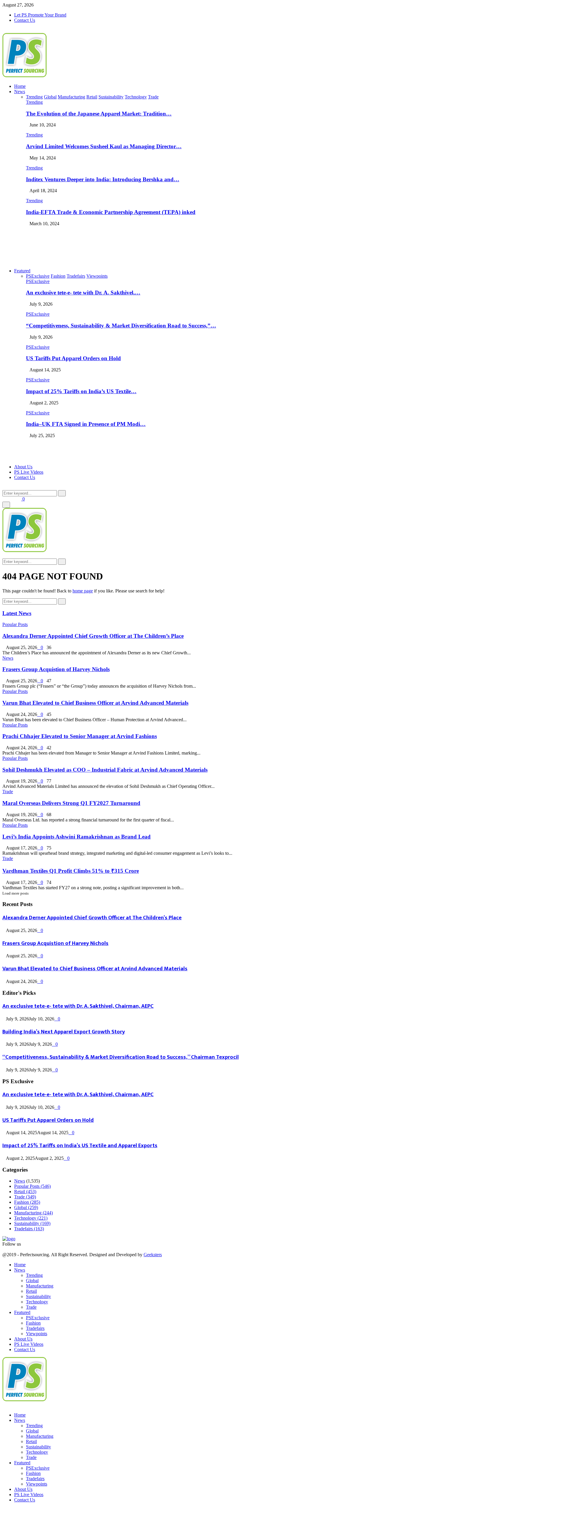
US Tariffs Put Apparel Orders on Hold (73, 358)
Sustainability (32, 1223)
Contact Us (24, 20)
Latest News (16, 613)
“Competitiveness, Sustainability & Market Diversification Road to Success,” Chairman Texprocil (120, 1057)
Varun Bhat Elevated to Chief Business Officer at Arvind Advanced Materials (95, 703)
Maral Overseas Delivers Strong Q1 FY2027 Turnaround (71, 803)
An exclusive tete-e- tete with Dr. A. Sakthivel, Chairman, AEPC (78, 1006)
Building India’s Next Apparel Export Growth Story (63, 1031)
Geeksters (153, 1254)
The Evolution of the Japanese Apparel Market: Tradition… (99, 114)
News (19, 91)
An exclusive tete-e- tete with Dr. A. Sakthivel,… (83, 292)
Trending (34, 102)
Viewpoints (36, 1333)
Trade (7, 791)
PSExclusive (38, 281)
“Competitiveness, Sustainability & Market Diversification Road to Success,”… (121, 325)
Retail (25, 1191)
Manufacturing (33, 1212)
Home (20, 86)
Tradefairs (29, 1228)
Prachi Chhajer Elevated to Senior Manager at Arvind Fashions (79, 736)
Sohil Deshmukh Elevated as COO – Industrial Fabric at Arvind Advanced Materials (105, 770)
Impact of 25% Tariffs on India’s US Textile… (81, 391)
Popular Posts (15, 624)
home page (83, 590)
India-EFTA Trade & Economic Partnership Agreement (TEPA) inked (110, 212)
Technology (30, 1218)
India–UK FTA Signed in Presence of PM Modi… (86, 424)
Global (26, 1207)
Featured (22, 270)
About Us (23, 466)
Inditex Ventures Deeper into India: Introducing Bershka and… (102, 179)
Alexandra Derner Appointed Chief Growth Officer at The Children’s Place (93, 636)
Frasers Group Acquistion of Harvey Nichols (56, 669)
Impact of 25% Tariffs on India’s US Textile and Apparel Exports (79, 1145)
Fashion (27, 1202)
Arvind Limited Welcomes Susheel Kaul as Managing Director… (104, 146)
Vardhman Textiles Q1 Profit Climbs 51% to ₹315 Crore (70, 871)
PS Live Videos (28, 472)
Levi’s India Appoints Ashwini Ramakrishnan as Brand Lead (76, 837)
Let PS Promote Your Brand (40, 14)
